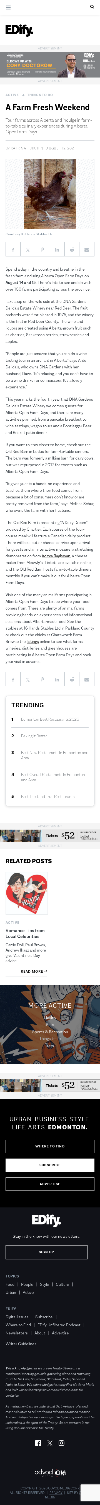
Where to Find (50, 1146)
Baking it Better (34, 735)
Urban (11, 1292)
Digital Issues (17, 1316)
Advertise (50, 1184)
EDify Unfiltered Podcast (59, 1324)
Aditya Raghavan (56, 555)
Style (44, 1284)
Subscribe (50, 1165)
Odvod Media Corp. (64, 1488)
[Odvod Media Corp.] (50, 1473)
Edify (11, 1308)
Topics (12, 1276)
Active (12, 95)
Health (50, 1017)
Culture (62, 1284)
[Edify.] (19, 30)
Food (10, 1284)
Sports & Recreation (50, 1031)
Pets (50, 1024)
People (27, 1284)
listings (33, 641)
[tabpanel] (50, 1153)
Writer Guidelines (21, 1343)
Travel (50, 1045)
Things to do (40, 95)
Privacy (55, 1493)
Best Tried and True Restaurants (47, 796)
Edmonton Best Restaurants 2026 (50, 719)
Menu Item (16, 1335)
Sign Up (46, 1252)
